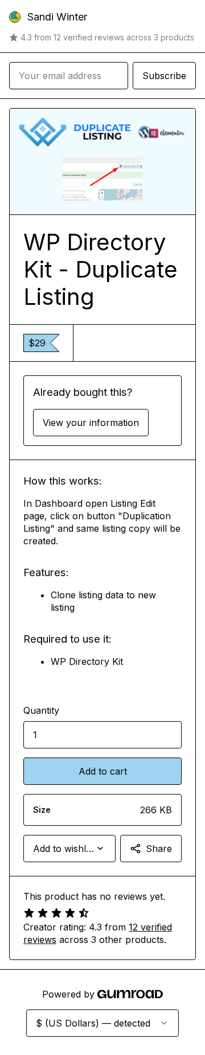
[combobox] (69, 848)
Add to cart (103, 771)
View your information (91, 422)
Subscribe (164, 75)
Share (159, 848)
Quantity (41, 710)
